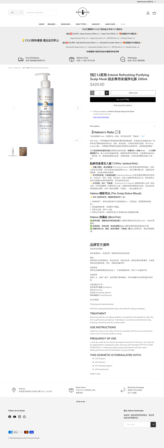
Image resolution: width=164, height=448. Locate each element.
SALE (123, 24)
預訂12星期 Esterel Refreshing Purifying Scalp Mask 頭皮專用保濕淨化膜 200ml (36, 67)
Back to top (81, 402)
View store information (101, 117)
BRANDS (51, 24)
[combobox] (32, 12)
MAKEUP (96, 24)
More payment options (123, 105)
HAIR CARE (110, 24)
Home (10, 67)
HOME (41, 24)
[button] (154, 13)
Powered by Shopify (33, 438)
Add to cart (133, 93)
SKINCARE (65, 24)
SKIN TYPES (81, 24)
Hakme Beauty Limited (20, 438)
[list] (45, 108)
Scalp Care (17, 67)
